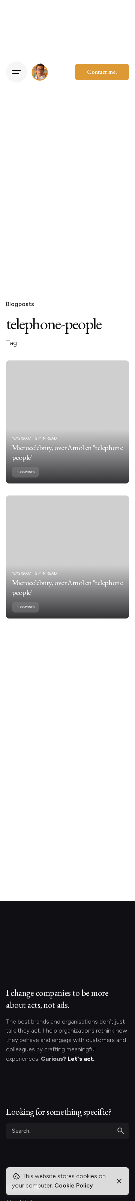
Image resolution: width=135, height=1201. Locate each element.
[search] (120, 1131)
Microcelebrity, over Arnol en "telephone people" (67, 452)
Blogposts (20, 304)
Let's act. (81, 1058)
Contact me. (102, 72)
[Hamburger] (16, 72)
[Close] (119, 1181)
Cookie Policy (73, 1185)
